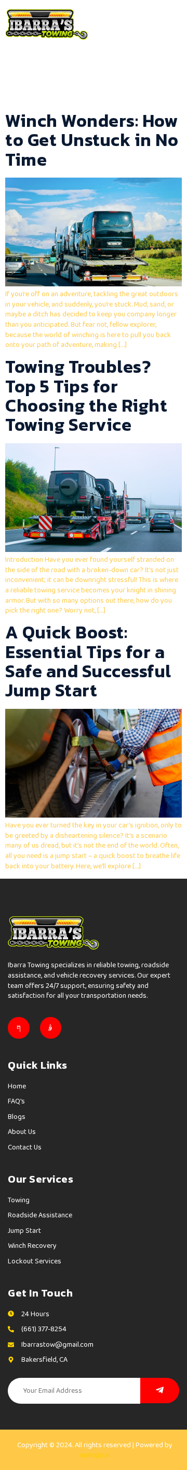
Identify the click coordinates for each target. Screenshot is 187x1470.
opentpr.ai (94, 1454)
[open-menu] (173, 23)
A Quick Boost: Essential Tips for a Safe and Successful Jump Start (88, 661)
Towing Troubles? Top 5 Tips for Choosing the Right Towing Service (86, 396)
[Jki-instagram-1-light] (51, 1028)
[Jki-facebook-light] (19, 1028)
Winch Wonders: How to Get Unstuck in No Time (91, 140)
